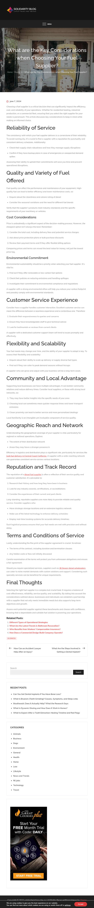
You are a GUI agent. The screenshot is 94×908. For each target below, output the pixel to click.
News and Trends (21, 776)
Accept (80, 904)
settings (67, 905)
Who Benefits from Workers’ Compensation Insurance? (34, 629)
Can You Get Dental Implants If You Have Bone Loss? (37, 694)
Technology (18, 785)
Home (16, 762)
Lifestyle (17, 771)
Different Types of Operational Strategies (28, 622)
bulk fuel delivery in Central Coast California (26, 456)
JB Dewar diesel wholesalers (72, 568)
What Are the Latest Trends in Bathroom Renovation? (34, 626)
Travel (16, 790)
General (16, 752)
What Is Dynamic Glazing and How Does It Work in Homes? (40, 708)
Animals (17, 734)
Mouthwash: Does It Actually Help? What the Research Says (40, 703)
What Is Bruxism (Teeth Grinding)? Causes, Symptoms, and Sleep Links (45, 699)
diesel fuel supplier (32, 474)
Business (12, 638)
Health (16, 757)
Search (13, 668)
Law (15, 766)
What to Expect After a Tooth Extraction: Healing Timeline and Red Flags (46, 713)
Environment (19, 748)
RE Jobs (16, 780)
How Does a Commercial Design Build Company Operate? (36, 632)
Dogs (15, 743)
